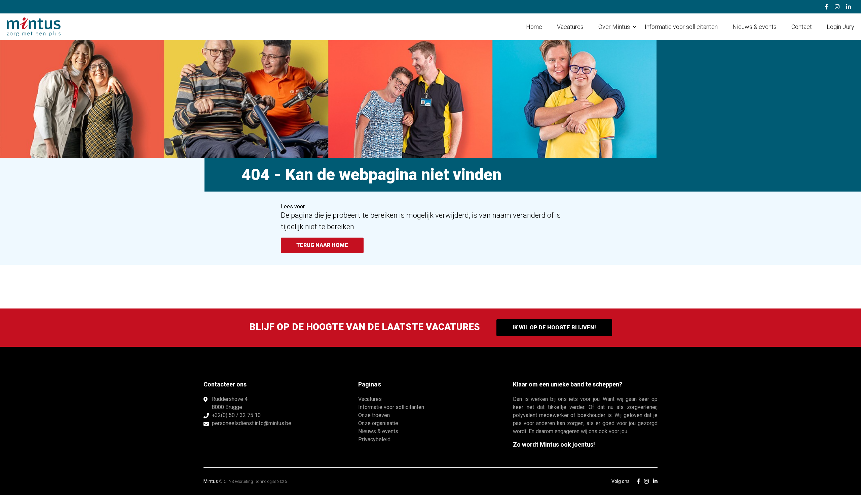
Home (534, 26)
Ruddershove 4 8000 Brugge (230, 403)
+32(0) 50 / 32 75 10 (236, 415)
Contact (801, 26)
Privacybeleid (374, 439)
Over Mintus (614, 26)
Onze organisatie (378, 423)
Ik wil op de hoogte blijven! (554, 327)
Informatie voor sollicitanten (681, 26)
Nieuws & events (755, 26)
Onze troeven (374, 415)
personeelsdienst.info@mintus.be (251, 423)
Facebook (826, 6)
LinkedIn (848, 6)
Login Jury (840, 26)
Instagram (837, 6)
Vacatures (570, 26)
